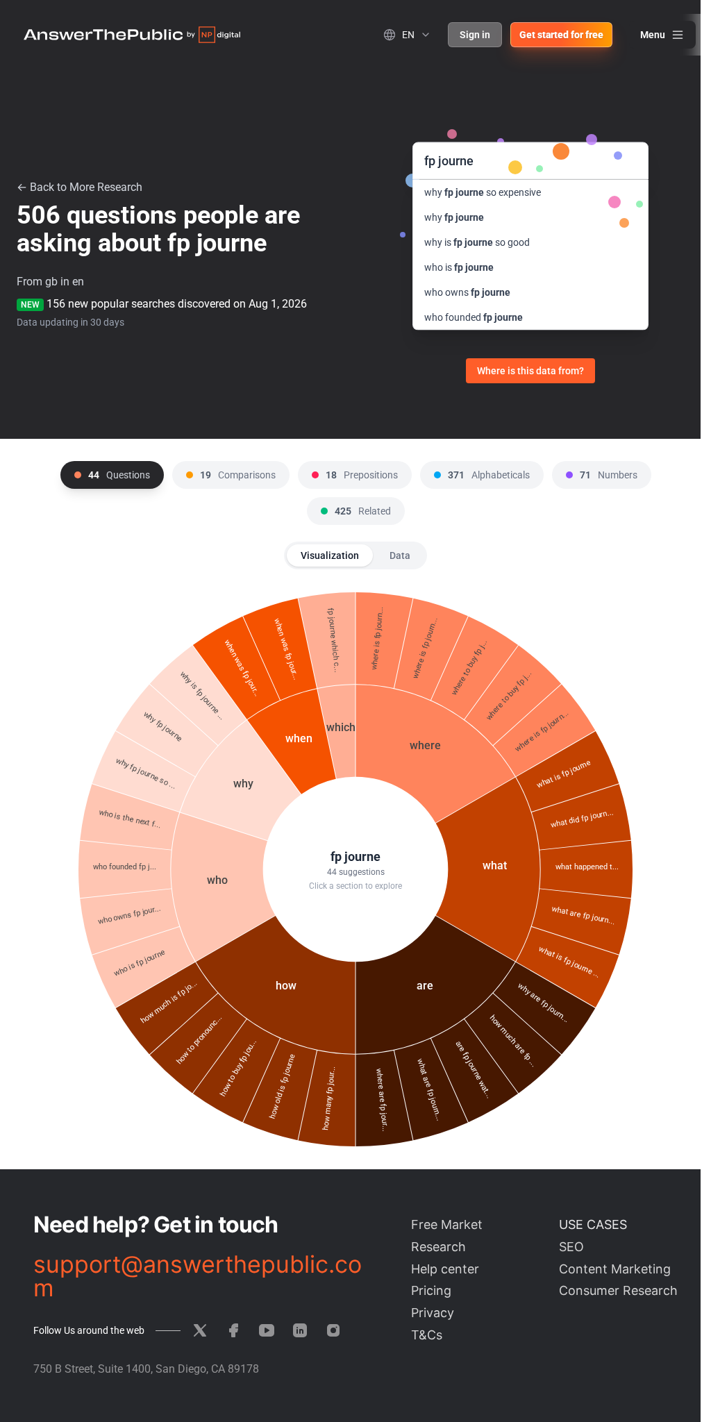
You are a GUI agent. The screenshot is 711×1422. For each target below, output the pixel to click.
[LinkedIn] (300, 1330)
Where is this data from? (530, 370)
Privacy (432, 1312)
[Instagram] (333, 1330)
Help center (445, 1269)
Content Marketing (615, 1269)
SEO (571, 1246)
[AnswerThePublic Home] (132, 34)
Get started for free (561, 34)
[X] (200, 1330)
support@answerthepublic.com (197, 1276)
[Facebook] (233, 1330)
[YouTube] (266, 1330)
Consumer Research (618, 1290)
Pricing (431, 1290)
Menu (652, 34)
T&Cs (426, 1335)
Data (400, 555)
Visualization (330, 555)
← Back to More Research (79, 187)
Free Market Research (447, 1235)
